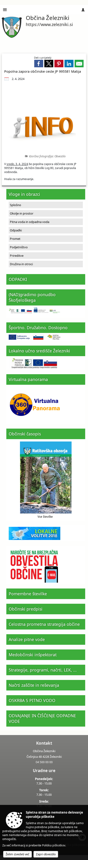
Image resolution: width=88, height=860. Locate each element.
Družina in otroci (21, 264)
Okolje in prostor (21, 213)
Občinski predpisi (25, 609)
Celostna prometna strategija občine (44, 624)
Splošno (15, 205)
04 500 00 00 (44, 762)
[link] (38, 63)
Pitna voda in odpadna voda (29, 222)
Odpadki (16, 230)
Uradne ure (44, 770)
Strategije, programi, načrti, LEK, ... (43, 670)
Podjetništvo (19, 247)
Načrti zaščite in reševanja (34, 685)
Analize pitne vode (27, 639)
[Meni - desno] (83, 9)
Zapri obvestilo (46, 854)
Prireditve (16, 255)
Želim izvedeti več (17, 854)
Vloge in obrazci (24, 194)
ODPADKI (18, 279)
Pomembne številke (28, 593)
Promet (15, 239)
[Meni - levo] (4, 9)
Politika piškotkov (53, 845)
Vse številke (45, 516)
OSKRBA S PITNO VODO (32, 700)
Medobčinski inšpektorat (33, 654)
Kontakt (44, 743)
